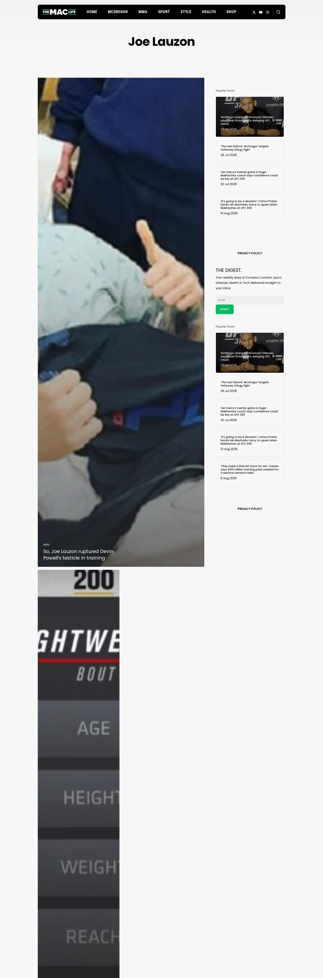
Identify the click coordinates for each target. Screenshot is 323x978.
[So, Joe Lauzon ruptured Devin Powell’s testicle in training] (121, 322)
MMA (46, 544)
